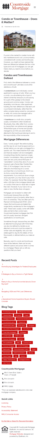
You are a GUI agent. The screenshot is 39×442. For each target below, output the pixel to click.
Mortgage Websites (17, 434)
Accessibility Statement (10, 410)
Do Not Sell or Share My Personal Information (17, 421)
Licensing (5, 403)
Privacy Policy (6, 407)
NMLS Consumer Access (10, 414)
